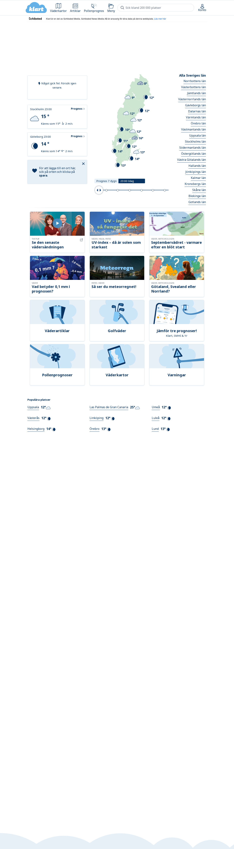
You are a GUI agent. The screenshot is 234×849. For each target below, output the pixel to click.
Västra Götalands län (191, 160)
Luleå (155, 418)
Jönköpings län (195, 172)
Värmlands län (196, 117)
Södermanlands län (192, 148)
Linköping (96, 418)
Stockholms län (195, 141)
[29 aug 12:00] (153, 190)
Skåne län (199, 190)
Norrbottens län (195, 81)
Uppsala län (197, 135)
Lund (155, 429)
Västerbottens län (193, 87)
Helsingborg (35, 429)
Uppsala (33, 407)
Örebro (94, 429)
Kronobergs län (195, 184)
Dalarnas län (197, 111)
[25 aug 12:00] (106, 190)
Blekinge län (197, 196)
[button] (84, 163)
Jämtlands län (196, 93)
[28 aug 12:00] (141, 190)
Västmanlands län (193, 129)
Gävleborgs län (195, 105)
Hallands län (197, 166)
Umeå (156, 407)
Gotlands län (197, 202)
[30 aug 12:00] (165, 190)
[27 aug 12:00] (130, 190)
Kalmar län (198, 178)
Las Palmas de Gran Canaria (109, 407)
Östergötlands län (193, 154)
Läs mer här (160, 18)
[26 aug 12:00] (118, 190)
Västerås (33, 418)
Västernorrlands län (192, 99)
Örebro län (198, 123)
